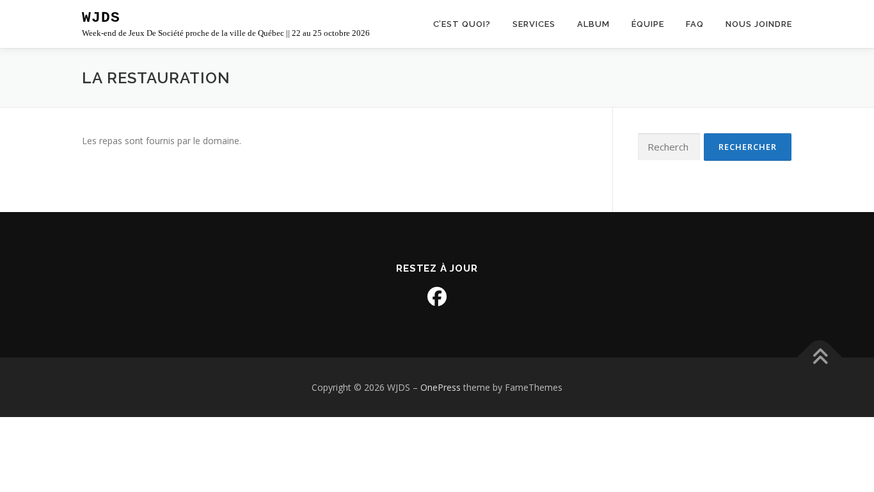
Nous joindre (759, 24)
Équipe (648, 24)
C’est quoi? (462, 24)
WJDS (101, 18)
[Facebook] (437, 296)
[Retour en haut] (820, 357)
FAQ (695, 24)
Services (533, 24)
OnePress (440, 387)
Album (593, 24)
